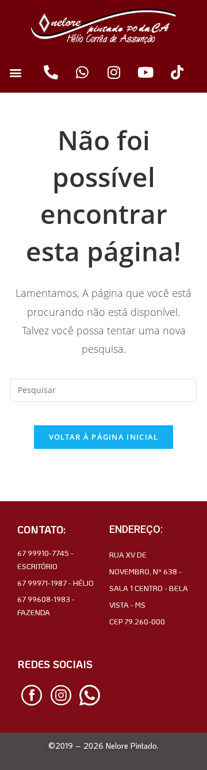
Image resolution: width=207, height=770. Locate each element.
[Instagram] (113, 72)
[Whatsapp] (82, 72)
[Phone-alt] (50, 72)
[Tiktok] (177, 72)
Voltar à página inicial (104, 437)
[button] (15, 72)
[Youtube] (145, 72)
